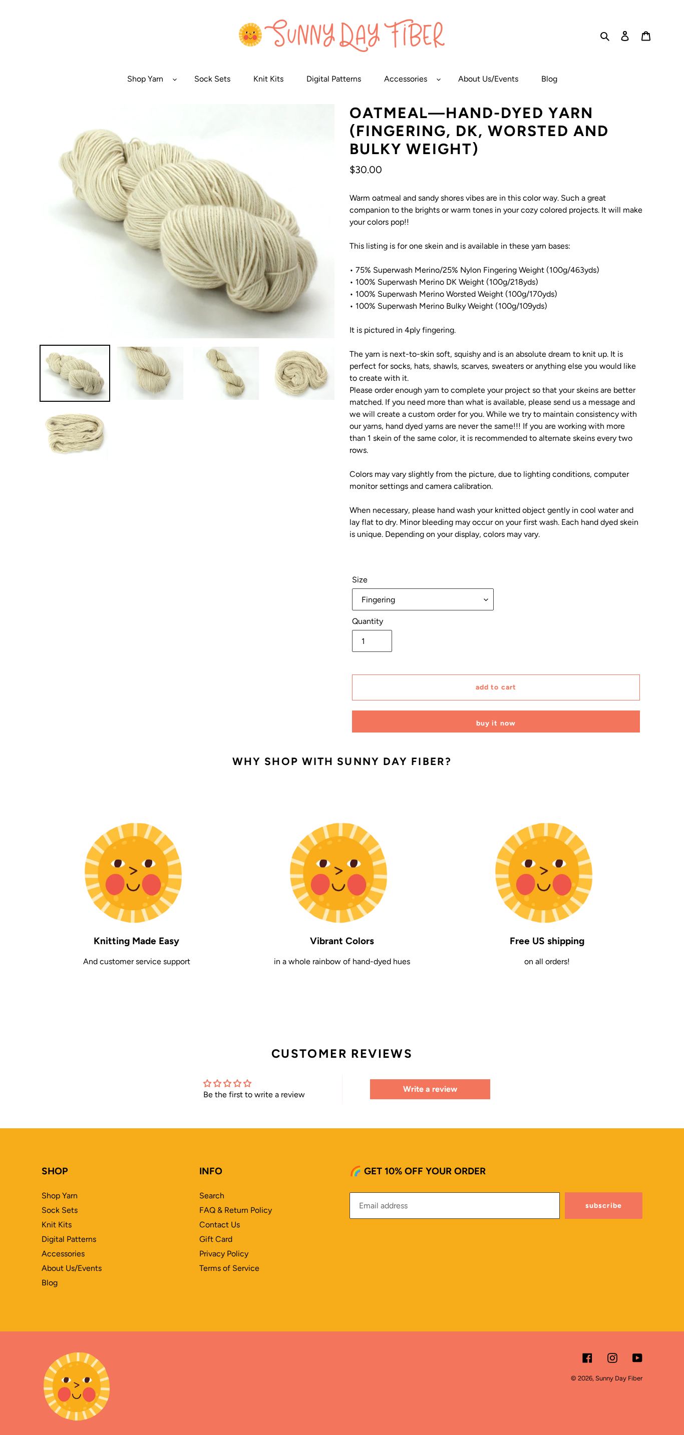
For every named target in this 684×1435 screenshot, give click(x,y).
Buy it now (496, 723)
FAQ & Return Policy (235, 1210)
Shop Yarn (60, 1195)
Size (360, 579)
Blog (50, 1282)
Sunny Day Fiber (618, 1378)
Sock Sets (60, 1210)
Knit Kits (57, 1224)
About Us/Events (72, 1268)
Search (211, 1195)
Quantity (367, 621)
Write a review (430, 1089)
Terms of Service (229, 1268)
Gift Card (215, 1239)
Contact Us (219, 1224)
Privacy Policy (223, 1253)
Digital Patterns (69, 1239)
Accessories (63, 1253)
